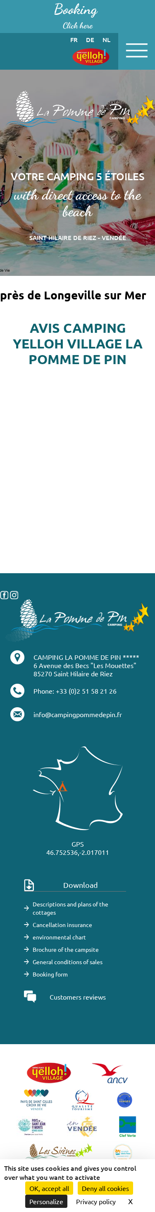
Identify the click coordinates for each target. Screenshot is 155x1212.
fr (74, 39)
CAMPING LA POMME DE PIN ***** (86, 657)
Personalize (46, 1201)
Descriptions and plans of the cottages (70, 908)
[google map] (77, 532)
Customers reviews (78, 997)
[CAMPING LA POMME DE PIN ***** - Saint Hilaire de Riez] (77, 619)
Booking (75, 15)
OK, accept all (49, 1188)
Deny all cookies (105, 1188)
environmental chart (59, 937)
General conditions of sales (68, 961)
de (90, 39)
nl (106, 39)
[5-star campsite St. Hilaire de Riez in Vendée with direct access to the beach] (77, 113)
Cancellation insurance (62, 924)
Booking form (50, 974)
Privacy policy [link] (96, 1201)
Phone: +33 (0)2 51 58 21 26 (75, 691)
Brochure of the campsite (66, 949)
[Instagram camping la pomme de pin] (14, 594)
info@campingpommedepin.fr (77, 714)
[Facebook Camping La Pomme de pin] (4, 594)
